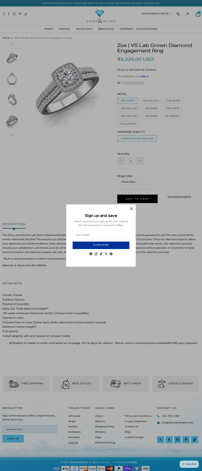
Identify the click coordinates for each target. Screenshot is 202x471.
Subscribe (101, 245)
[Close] (131, 208)
